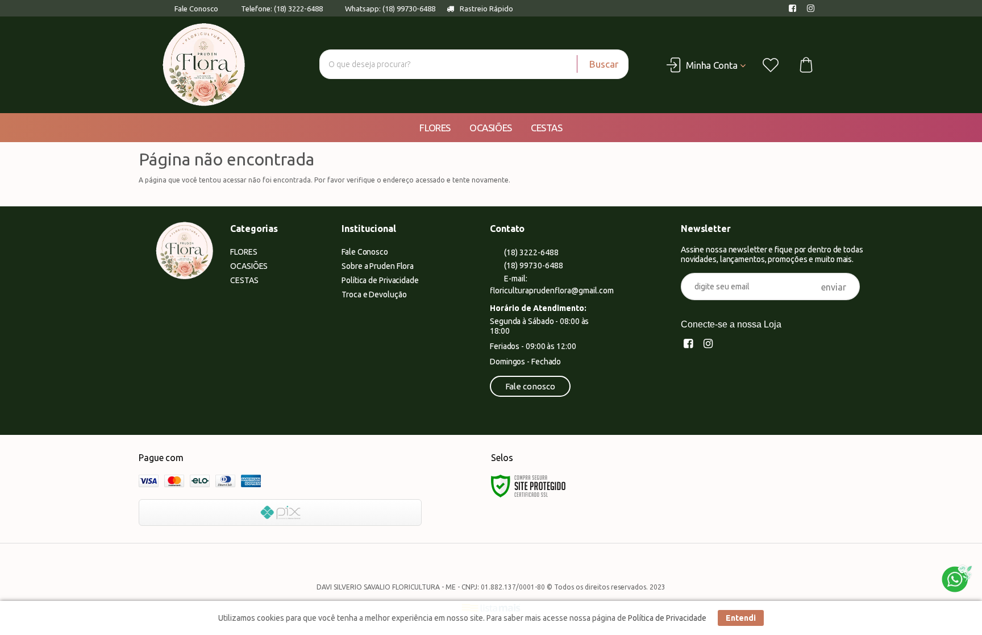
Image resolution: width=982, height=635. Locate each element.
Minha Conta (712, 65)
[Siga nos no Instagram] (813, 9)
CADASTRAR (833, 288)
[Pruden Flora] (204, 64)
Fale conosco (530, 386)
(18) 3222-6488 (530, 252)
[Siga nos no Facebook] (794, 9)
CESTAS (244, 280)
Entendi (741, 617)
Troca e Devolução (374, 294)
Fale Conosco (195, 9)
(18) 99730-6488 (532, 265)
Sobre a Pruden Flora (378, 266)
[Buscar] (597, 64)
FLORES (243, 251)
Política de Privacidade (380, 280)
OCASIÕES (249, 266)
